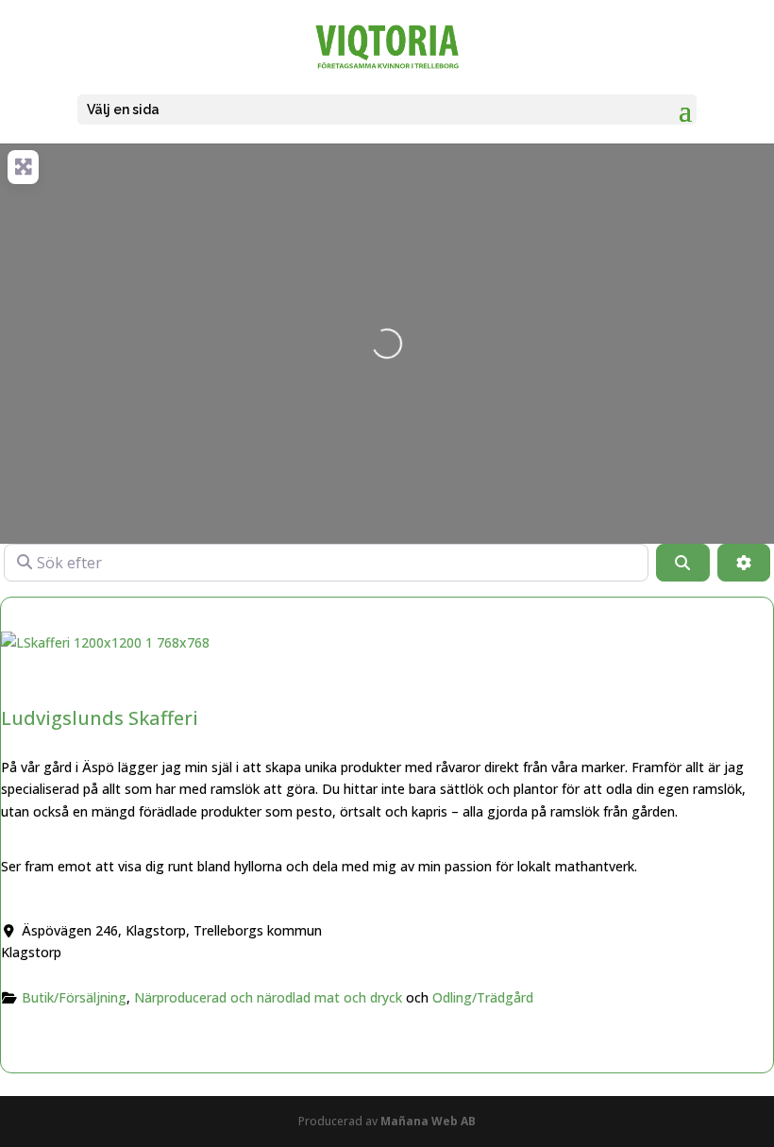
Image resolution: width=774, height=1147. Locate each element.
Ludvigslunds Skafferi (99, 718)
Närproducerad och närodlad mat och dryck (268, 997)
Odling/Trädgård (482, 997)
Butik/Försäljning (74, 997)
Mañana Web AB (428, 1121)
